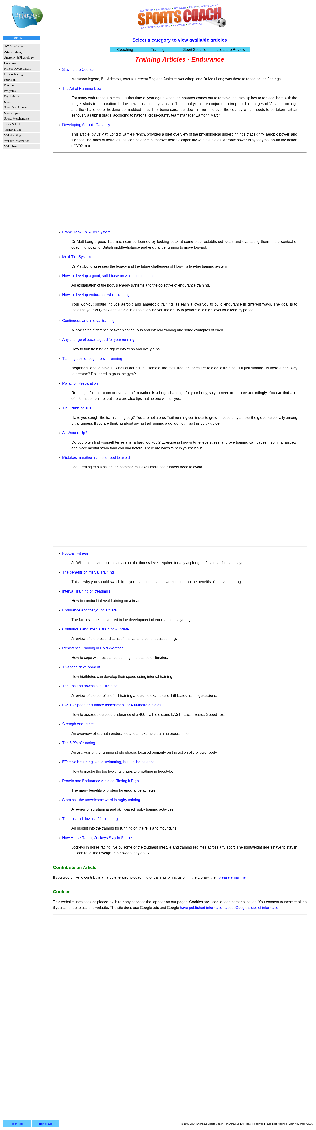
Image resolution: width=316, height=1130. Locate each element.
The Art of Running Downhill (85, 88)
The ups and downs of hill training (90, 686)
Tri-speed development (81, 667)
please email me (232, 877)
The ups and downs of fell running (90, 819)
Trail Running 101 (77, 408)
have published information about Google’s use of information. (230, 908)
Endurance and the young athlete (89, 610)
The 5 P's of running (78, 743)
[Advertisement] (180, 189)
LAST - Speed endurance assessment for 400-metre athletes (111, 705)
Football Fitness (75, 553)
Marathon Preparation (80, 383)
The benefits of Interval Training (88, 572)
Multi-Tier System (76, 257)
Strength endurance (78, 724)
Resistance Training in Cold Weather (92, 648)
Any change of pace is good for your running (98, 340)
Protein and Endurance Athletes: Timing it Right (101, 781)
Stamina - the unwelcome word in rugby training (101, 800)
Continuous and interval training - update (95, 629)
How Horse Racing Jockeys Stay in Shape (97, 838)
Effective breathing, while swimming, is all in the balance (108, 762)
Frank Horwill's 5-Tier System (86, 232)
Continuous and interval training (88, 321)
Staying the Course (78, 69)
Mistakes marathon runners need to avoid (96, 458)
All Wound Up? (74, 433)
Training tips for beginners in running (92, 359)
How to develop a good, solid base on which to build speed (110, 276)
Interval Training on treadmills (86, 591)
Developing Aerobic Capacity (86, 125)
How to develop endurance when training (96, 295)
